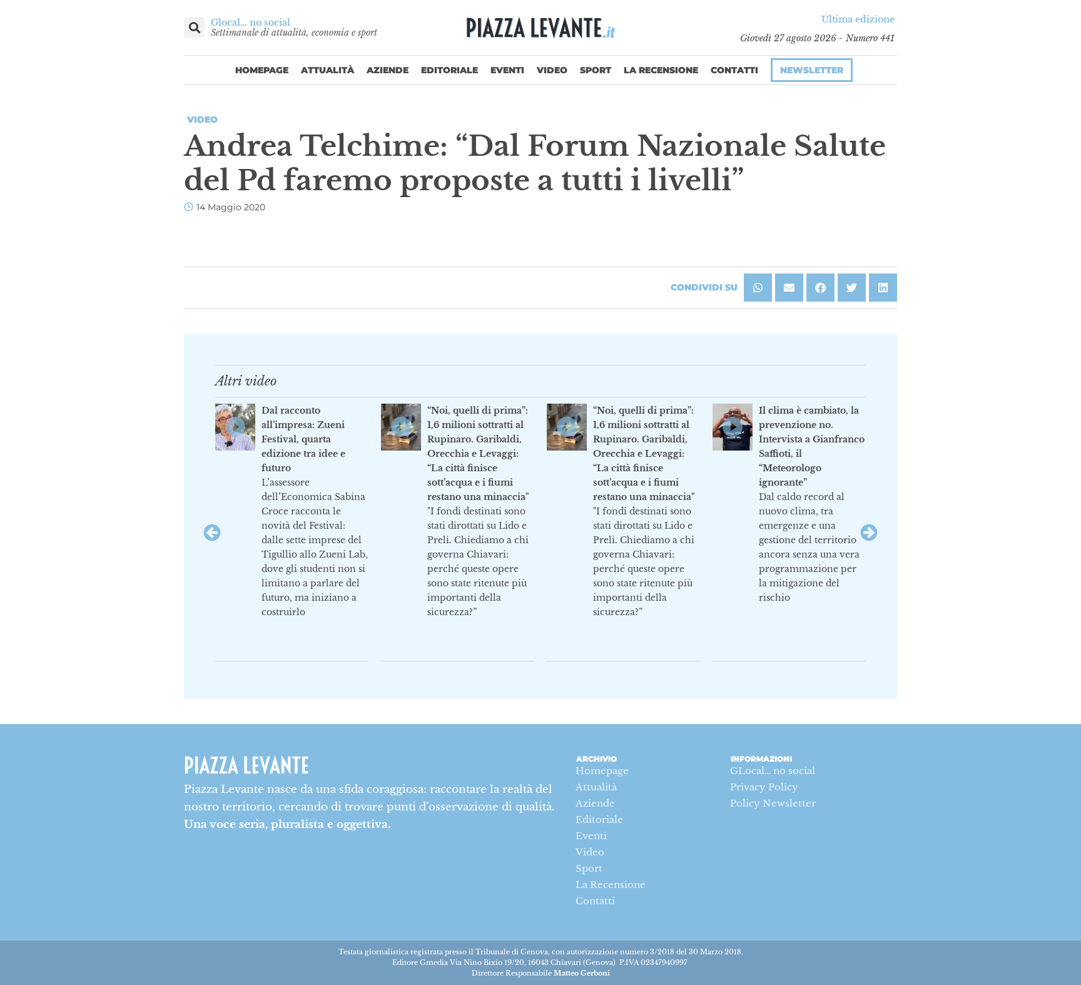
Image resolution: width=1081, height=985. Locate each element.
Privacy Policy (764, 787)
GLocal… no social (772, 771)
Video (552, 70)
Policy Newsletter (773, 803)
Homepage (261, 70)
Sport (595, 70)
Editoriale (449, 70)
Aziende (388, 70)
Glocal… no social (250, 22)
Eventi (507, 70)
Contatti (734, 70)
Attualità (327, 70)
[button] (194, 27)
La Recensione (661, 70)
